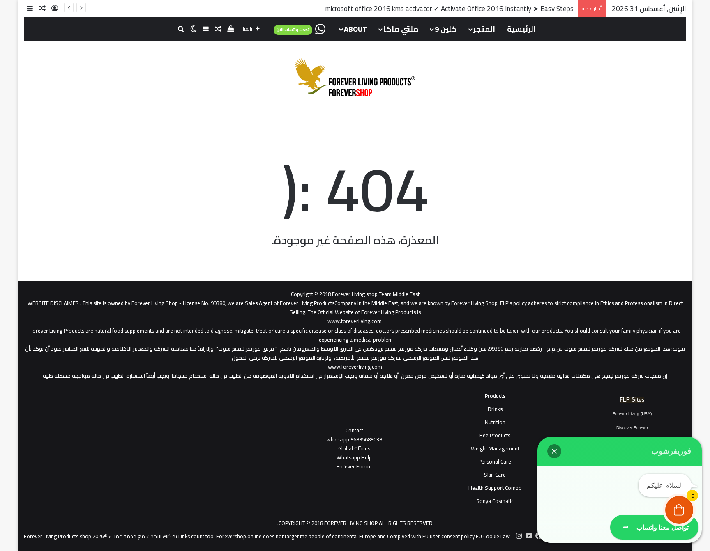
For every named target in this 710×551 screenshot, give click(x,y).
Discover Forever (632, 427)
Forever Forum (354, 466)
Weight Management (495, 448)
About (355, 29)
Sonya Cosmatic (495, 501)
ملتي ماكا (400, 29)
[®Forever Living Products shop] (355, 77)
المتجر (484, 29)
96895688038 (354, 439)
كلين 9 (446, 29)
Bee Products (494, 435)
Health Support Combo (495, 488)
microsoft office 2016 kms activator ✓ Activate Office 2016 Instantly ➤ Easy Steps (449, 8)
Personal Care (495, 461)
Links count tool (196, 536)
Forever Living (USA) (632, 413)
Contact (354, 430)
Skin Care (495, 475)
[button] (554, 451)
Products (495, 396)
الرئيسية (521, 29)
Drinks (495, 409)
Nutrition (495, 422)
